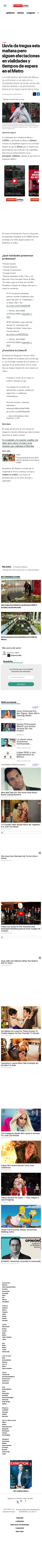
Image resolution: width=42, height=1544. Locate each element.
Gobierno (5, 1308)
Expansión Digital (13, 653)
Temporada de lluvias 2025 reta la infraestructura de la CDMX (27, 460)
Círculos (4, 1331)
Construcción (5, 1374)
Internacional (5, 1291)
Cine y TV (4, 1364)
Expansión (6, 1283)
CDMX (4, 42)
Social (3, 1391)
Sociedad (4, 1320)
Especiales (5, 1416)
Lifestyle (4, 1433)
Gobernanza (5, 1393)
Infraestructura (6, 1379)
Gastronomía (5, 1441)
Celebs (4, 1350)
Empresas (4, 1285)
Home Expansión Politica (9, 1287)
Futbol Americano (7, 1427)
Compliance (20, 1521)
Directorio (20, 1531)
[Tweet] (34, 94)
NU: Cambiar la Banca (21, 1491)
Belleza (4, 1335)
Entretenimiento (6, 1360)
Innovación (5, 1400)
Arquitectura (5, 1381)
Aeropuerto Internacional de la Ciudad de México (21, 570)
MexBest (5, 1439)
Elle (3, 1343)
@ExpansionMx (16, 655)
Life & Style (6, 1356)
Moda (3, 1333)
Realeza (4, 1329)
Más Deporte (5, 1431)
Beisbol (4, 1424)
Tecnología (5, 1293)
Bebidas (4, 1443)
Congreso (5, 1312)
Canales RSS (20, 1528)
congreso (30, 12)
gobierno (10, 12)
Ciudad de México (20, 567)
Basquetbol (5, 1429)
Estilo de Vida (6, 1452)
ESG (3, 1297)
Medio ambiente (6, 1389)
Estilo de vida (5, 1352)
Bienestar (4, 1449)
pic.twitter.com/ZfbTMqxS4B (18, 411)
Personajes (5, 1447)
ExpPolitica (16, 1501)
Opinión (4, 1318)
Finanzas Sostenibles (7, 1397)
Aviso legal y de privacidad (19, 1525)
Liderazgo (5, 1412)
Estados (4, 1316)
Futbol (4, 1422)
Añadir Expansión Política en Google (14, 99)
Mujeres (4, 1299)
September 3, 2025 (13, 418)
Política (5, 1306)
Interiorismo (5, 1383)
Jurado (4, 1454)
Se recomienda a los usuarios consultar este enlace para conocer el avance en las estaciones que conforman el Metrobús (20, 442)
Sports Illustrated (9, 1420)
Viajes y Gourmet (7, 1337)
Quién (4, 1324)
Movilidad (5, 1395)
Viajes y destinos (6, 1445)
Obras (3, 1295)
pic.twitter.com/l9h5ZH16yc (17, 334)
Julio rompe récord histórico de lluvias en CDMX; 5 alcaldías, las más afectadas (19, 606)
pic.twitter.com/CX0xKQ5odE (18, 305)
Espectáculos (5, 1327)
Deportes (4, 1362)
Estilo (3, 1358)
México (4, 1310)
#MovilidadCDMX (22, 408)
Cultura (4, 1339)
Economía (4, 1289)
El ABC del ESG (6, 1402)
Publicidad (19, 1518)
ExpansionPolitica (25, 1501)
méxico (20, 12)
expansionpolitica (21, 1501)
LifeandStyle (5, 1302)
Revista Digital (6, 1435)
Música (4, 1366)
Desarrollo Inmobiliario (8, 1377)
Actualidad (5, 1410)
